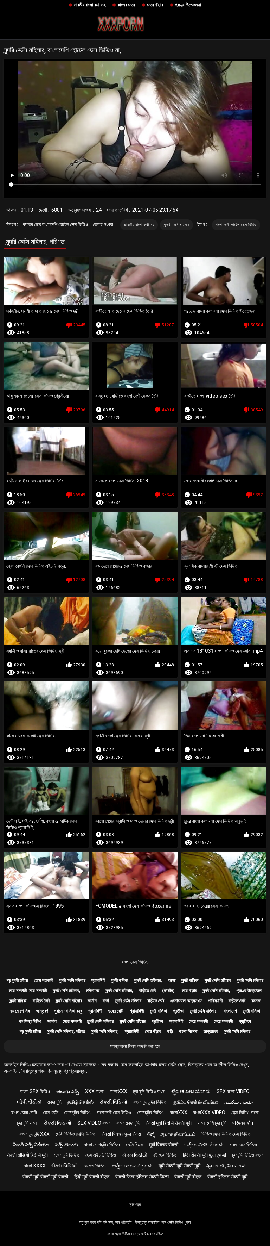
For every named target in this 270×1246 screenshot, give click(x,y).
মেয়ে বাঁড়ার (155, 4)
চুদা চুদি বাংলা (27, 1123)
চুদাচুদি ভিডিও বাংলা (247, 1155)
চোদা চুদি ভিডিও (66, 1155)
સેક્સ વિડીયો (135, 1155)
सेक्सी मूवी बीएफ (187, 1176)
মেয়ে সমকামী (43, 980)
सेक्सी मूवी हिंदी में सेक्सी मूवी (168, 1123)
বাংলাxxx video (209, 1112)
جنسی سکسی (238, 1102)
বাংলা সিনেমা (188, 1031)
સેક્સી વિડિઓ (113, 1102)
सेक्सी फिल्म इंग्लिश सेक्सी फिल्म (142, 1176)
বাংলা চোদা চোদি (24, 1112)
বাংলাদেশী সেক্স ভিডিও (114, 1112)
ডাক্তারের (211, 1031)
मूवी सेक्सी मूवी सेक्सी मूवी (179, 1166)
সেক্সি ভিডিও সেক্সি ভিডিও (75, 1134)
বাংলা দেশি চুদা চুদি (212, 1123)
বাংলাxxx (118, 1091)
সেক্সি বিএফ (134, 1144)
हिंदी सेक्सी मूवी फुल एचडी (204, 1155)
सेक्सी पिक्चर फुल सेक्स (121, 1134)
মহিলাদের (92, 990)
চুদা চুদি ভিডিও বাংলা (149, 1091)
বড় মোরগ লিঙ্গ (20, 1011)
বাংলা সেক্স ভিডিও (135, 962)
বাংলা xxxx (35, 1166)
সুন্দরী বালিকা (119, 980)
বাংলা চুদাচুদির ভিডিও (150, 1102)
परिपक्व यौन (242, 1123)
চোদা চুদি (54, 1102)
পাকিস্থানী (215, 1000)
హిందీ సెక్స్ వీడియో (31, 1144)
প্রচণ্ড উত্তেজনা (188, 4)
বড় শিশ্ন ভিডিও (30, 1021)
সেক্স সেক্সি (50, 1112)
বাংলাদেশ (230, 1011)
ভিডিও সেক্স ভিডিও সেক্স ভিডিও (226, 1134)
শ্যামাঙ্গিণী (98, 980)
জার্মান (92, 1000)
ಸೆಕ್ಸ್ (150, 1134)
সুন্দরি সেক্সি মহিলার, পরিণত (66, 1031)
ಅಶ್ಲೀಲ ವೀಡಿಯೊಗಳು (204, 1144)
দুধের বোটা (116, 1011)
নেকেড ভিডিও (95, 1166)
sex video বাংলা (93, 1123)
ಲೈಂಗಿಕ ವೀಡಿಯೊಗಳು (191, 1091)
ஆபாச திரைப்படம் (177, 1134)
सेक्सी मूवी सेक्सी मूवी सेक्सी (45, 1176)
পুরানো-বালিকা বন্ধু (68, 1011)
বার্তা (106, 1000)
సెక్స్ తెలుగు (66, 1144)
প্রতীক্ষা (178, 1011)
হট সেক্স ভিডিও (165, 1155)
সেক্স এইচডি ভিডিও (100, 1155)
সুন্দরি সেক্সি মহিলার (176, 224)
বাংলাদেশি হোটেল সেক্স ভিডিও (236, 224)
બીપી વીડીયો (29, 1102)
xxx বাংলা (94, 1091)
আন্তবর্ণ (42, 1011)
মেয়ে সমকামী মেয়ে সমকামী (27, 990)
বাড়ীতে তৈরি (147, 990)
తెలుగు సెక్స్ (67, 1091)
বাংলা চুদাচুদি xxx (34, 1134)
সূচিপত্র (135, 1204)
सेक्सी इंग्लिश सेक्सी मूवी (227, 1176)
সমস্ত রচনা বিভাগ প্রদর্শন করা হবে (135, 1046)
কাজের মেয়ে (126, 4)
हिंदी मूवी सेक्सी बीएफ (91, 1176)
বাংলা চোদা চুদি (128, 1123)
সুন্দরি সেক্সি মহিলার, (148, 980)
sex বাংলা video (233, 1091)
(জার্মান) (168, 990)
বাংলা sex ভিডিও (35, 1091)
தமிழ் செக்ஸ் (81, 1102)
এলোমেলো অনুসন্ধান (186, 1000)
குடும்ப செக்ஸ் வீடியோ (195, 1102)
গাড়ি (170, 1031)
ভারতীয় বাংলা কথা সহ (89, 4)
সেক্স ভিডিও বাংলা (245, 1112)
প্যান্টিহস (245, 1021)
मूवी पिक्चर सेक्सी (163, 1144)
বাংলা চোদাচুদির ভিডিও (102, 1144)
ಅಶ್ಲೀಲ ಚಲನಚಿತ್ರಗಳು (132, 1166)
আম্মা (172, 980)
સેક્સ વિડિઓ (64, 1166)
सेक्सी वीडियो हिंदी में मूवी (27, 1155)
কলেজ (256, 1000)
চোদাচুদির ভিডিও (77, 1112)
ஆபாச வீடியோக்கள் (226, 1166)
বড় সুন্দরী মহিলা (17, 980)
